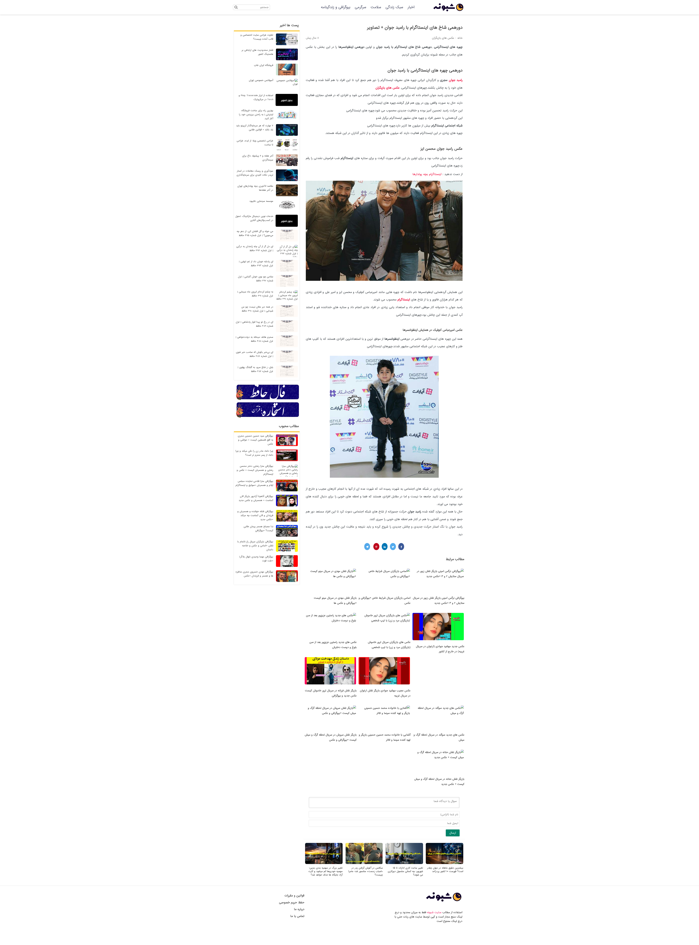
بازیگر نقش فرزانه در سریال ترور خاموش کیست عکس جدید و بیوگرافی (331, 693)
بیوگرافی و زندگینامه (335, 7)
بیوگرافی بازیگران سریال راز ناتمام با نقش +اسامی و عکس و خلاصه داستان (255, 545)
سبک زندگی (394, 7)
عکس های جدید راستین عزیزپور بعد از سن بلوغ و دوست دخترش (333, 644)
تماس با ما (297, 916)
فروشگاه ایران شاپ (263, 65)
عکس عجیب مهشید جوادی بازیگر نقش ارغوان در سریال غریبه (385, 693)
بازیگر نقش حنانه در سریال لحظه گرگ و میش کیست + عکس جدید (439, 781)
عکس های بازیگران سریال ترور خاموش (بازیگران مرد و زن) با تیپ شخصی (389, 644)
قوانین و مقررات (294, 895)
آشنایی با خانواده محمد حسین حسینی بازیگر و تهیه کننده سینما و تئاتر (384, 737)
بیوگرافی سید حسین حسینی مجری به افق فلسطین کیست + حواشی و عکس (255, 440)
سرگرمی (360, 7)
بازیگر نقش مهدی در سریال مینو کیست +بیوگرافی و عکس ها (335, 600)
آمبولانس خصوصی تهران (261, 80)
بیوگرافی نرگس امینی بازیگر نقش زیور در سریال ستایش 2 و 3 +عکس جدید (438, 600)
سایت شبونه (434, 912)
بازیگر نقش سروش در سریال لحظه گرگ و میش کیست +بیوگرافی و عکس (331, 737)
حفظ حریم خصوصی (291, 902)
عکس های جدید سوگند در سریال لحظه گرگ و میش (439, 737)
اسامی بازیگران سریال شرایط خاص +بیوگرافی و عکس (384, 600)
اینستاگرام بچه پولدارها (427, 174)
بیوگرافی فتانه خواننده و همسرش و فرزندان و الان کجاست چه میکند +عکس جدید (255, 515)
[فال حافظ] (268, 399)
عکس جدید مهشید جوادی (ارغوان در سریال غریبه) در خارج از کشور (440, 648)
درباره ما (299, 909)
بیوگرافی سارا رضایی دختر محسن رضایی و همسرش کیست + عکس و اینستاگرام (255, 470)
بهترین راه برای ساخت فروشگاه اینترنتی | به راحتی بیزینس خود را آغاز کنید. (256, 114)
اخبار (411, 7)
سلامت (376, 7)
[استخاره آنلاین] (268, 417)
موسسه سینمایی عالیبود (261, 201)
